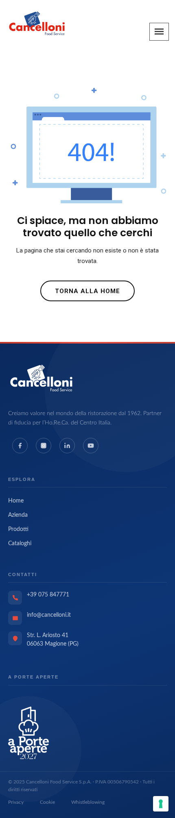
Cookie (47, 802)
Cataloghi (19, 543)
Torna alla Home (87, 291)
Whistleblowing (88, 802)
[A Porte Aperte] (28, 732)
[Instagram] (43, 445)
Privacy (16, 802)
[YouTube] (90, 445)
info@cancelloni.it (49, 615)
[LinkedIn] (67, 445)
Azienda (18, 515)
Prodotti (18, 529)
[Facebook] (20, 445)
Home (16, 501)
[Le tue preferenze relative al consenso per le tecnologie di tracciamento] (160, 803)
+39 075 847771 (48, 595)
